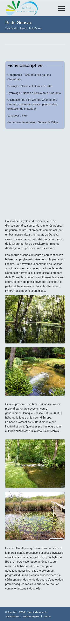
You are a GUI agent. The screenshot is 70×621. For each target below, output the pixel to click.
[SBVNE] (29, 8)
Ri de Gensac (18, 22)
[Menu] (59, 8)
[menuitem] (59, 8)
